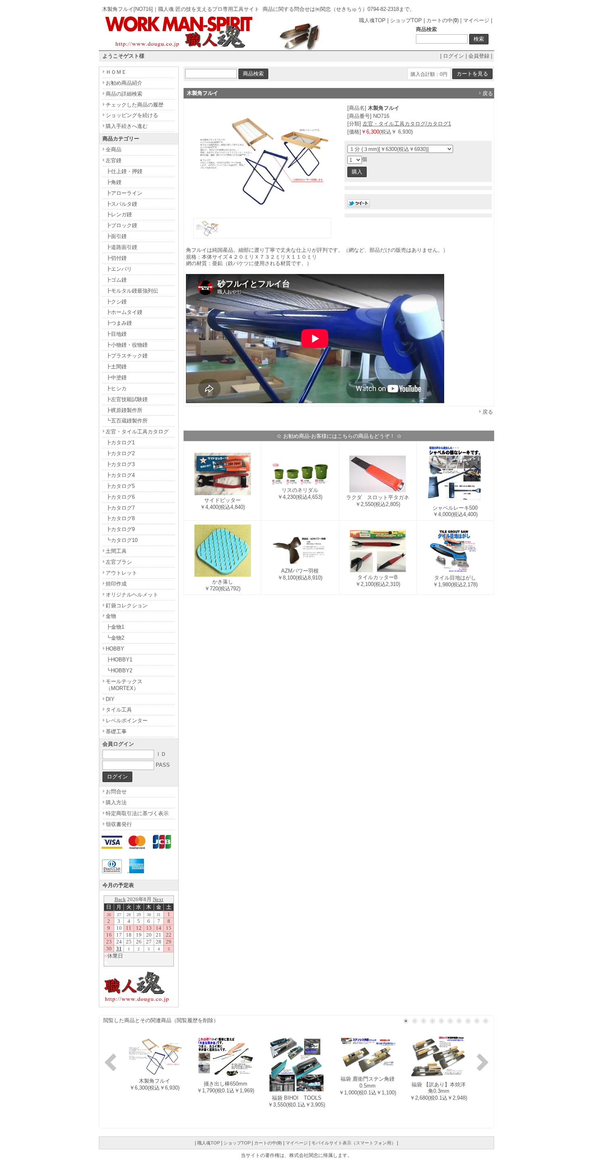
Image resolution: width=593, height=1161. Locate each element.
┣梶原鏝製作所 (124, 410)
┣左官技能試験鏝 (127, 399)
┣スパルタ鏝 (121, 204)
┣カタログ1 (120, 442)
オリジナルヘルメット (132, 595)
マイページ (476, 20)
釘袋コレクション (127, 605)
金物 (111, 616)
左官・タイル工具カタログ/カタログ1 (407, 124)
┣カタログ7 (120, 508)
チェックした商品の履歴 (134, 105)
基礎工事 (116, 731)
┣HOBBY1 (119, 660)
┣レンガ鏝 (119, 214)
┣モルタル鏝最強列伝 (132, 291)
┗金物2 (115, 638)
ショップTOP (406, 20)
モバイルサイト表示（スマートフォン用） (353, 1142)
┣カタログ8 (120, 518)
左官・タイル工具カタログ (137, 432)
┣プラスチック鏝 (127, 356)
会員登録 (478, 56)
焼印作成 (116, 584)
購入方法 (116, 802)
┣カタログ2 (120, 453)
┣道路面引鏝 (121, 247)
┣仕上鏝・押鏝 (124, 171)
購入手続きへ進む (127, 126)
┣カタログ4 (120, 475)
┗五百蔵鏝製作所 (127, 421)
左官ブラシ (119, 562)
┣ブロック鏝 (121, 225)
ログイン (453, 56)
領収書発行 (119, 824)
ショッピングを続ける (132, 115)
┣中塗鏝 (116, 377)
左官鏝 (113, 160)
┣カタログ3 (120, 464)
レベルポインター (127, 721)
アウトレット (121, 573)
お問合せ (116, 792)
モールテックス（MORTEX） (124, 684)
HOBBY (115, 649)
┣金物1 (115, 627)
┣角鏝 (113, 182)
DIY (110, 699)
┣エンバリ (119, 269)
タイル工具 (119, 710)
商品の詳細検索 (124, 94)
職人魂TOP (372, 20)
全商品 (113, 149)
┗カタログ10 (122, 540)
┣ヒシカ (116, 388)
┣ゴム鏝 (116, 280)
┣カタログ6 (120, 497)
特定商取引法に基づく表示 (137, 813)
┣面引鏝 (116, 236)
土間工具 (116, 551)
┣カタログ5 (120, 486)
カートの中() (442, 20)
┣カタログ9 (120, 529)
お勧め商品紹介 (124, 83)
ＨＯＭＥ (116, 72)
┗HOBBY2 (119, 670)
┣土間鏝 (116, 367)
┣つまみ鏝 (119, 323)
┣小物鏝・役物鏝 (127, 345)
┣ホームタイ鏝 (124, 312)
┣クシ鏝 (116, 302)
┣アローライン (124, 193)
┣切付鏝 (116, 258)
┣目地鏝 (116, 334)
